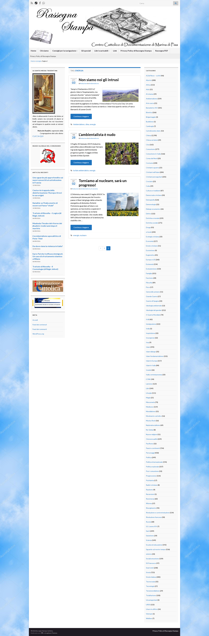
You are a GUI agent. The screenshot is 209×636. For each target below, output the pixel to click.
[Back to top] (204, 631)
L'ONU (148, 379)
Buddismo (149, 122)
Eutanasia (149, 264)
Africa (148, 85)
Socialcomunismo (152, 559)
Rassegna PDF (161, 51)
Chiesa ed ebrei (152, 140)
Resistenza (150, 499)
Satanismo (150, 536)
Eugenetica (150, 255)
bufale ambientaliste (81, 170)
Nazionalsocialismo (153, 425)
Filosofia (149, 283)
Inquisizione (150, 333)
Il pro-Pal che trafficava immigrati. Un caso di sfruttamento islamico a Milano (48, 256)
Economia (94, 189)
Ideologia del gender (153, 310)
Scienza (149, 540)
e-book (148, 232)
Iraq (147, 342)
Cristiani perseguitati (154, 177)
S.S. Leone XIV (151, 526)
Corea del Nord (151, 158)
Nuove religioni (151, 434)
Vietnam (149, 614)
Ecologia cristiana (152, 237)
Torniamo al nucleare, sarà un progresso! (103, 182)
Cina (147, 145)
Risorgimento (151, 508)
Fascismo (149, 278)
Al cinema (149, 94)
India (148, 329)
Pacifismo (149, 444)
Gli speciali (86, 51)
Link (115, 51)
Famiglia (149, 273)
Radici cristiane (151, 485)
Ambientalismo (94, 83)
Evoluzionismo (151, 269)
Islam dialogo (151, 352)
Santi (148, 531)
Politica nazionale (152, 467)
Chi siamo (44, 51)
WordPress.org (38, 334)
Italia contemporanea (154, 375)
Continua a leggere (81, 116)
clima (87, 124)
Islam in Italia (151, 365)
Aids (147, 89)
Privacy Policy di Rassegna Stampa (136, 51)
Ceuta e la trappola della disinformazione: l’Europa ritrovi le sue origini (47, 192)
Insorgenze (150, 338)
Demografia (150, 200)
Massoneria (150, 402)
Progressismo (151, 476)
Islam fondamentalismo (154, 356)
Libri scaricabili (101, 51)
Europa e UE (150, 260)
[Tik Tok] (36, 2)
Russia (148, 522)
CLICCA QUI (38, 136)
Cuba (148, 186)
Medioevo (149, 407)
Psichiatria (150, 480)
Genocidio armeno (153, 292)
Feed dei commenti (40, 329)
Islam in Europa (151, 361)
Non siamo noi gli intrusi (99, 79)
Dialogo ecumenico (153, 209)
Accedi (35, 320)
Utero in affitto (151, 609)
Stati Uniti (150, 568)
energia (38, 61)
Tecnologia (150, 586)
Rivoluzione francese (154, 517)
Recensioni (150, 494)
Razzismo (149, 490)
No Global (149, 430)
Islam (148, 347)
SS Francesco (151, 563)
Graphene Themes (51, 633)
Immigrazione (151, 324)
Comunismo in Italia (153, 154)
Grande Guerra (151, 296)
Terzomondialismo (153, 591)
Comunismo (150, 149)
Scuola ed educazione (154, 545)
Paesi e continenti (153, 448)
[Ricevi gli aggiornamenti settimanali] (43, 2)
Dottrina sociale (152, 223)
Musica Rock (150, 421)
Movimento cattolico (154, 416)
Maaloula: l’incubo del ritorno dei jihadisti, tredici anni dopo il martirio (47, 226)
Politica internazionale (154, 462)
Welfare (149, 618)
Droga (148, 227)
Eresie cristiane (152, 246)
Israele (148, 370)
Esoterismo (150, 250)
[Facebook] (40, 2)
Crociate (149, 181)
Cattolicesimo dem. (153, 131)
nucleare (83, 235)
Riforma (149, 503)
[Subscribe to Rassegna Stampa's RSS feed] (32, 2)
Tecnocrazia (150, 582)
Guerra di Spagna (152, 301)
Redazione (83, 83)
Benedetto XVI (152, 108)
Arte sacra (150, 103)
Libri (147, 388)
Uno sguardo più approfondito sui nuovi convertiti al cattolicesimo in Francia (48, 180)
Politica (149, 457)
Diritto (148, 214)
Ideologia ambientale (154, 306)
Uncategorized (151, 600)
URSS (148, 605)
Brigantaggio (151, 117)
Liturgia (149, 393)
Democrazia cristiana (153, 195)
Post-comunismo (152, 471)
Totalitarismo (151, 595)
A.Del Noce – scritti (153, 76)
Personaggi (150, 453)
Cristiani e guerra (152, 168)
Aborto (148, 80)
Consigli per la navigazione (64, 51)
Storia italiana (151, 577)
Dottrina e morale (152, 218)
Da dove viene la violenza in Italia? (48, 246)
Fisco (148, 287)
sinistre (149, 554)
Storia (148, 572)
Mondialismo (150, 411)
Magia (148, 398)
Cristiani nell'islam (152, 172)
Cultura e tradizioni (153, 191)
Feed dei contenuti (40, 325)
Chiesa (148, 135)
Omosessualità (151, 439)
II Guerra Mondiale (153, 315)
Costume (149, 163)
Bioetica (149, 112)
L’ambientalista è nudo (97, 134)
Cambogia (149, 126)
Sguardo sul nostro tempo (156, 549)
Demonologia (151, 204)
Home (33, 51)
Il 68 (147, 319)
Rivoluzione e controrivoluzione (157, 513)
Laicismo (149, 384)
